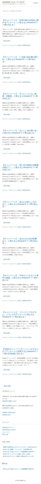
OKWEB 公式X (6, 415)
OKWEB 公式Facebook (8, 412)
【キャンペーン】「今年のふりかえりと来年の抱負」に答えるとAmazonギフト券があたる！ (20, 277)
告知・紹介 (5, 434)
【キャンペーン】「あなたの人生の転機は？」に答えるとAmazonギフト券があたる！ (20, 241)
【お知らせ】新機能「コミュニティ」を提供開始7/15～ (17, 449)
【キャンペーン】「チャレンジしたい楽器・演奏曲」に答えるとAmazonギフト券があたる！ (20, 96)
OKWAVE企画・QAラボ (9, 430)
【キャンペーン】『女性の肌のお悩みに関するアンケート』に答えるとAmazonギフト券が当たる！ (20, 22)
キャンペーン (13, 45)
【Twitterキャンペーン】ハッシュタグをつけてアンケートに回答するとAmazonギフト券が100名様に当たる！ (20, 351)
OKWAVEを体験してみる (9, 401)
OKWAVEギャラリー (8, 427)
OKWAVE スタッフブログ (13, 2)
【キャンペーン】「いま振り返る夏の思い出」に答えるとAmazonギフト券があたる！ (20, 59)
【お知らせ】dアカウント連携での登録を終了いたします (18, 456)
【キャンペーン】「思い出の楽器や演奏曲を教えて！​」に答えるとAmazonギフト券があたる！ (20, 167)
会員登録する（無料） (8, 408)
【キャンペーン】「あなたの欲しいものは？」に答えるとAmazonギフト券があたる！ (20, 204)
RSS (5, 463)
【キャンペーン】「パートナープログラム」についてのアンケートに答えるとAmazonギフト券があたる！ (19, 314)
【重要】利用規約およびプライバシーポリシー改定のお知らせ (19, 447)
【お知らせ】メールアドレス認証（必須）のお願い (16, 454)
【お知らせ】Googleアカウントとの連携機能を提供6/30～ (18, 451)
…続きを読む (6, 41)
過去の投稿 (6, 386)
